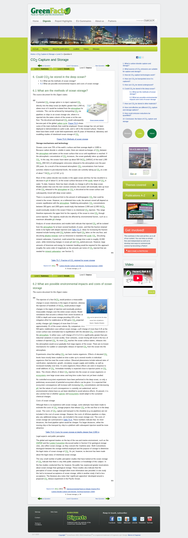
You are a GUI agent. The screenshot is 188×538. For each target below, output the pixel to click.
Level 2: (64, 69)
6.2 (41, 84)
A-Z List (35, 49)
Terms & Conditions (38, 524)
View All (152, 292)
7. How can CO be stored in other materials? (140, 104)
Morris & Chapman (134, 535)
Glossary (96, 49)
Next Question (100, 65)
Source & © (47, 266)
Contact (37, 517)
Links (140, 133)
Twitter (119, 523)
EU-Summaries (83, 21)
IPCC (54, 266)
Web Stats (54, 512)
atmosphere (75, 108)
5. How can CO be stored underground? (138, 85)
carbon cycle (62, 123)
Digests (47, 21)
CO (47, 102)
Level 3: (86, 68)
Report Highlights (63, 21)
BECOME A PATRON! (138, 251)
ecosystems (41, 375)
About (152, 133)
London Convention (57, 443)
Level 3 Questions (72, 65)
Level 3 (59, 54)
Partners (112, 21)
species (62, 394)
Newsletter (142, 523)
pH (47, 181)
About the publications (61, 49)
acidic (90, 181)
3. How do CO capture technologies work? (139, 75)
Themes (45, 49)
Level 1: (42, 69)
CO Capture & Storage (46, 54)
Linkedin (134, 523)
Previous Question (44, 65)
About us (99, 21)
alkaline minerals (51, 236)
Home (36, 21)
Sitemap (37, 512)
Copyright (62, 535)
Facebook (112, 523)
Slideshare (127, 523)
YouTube (150, 523)
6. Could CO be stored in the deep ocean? (139, 89)
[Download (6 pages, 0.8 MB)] (137, 176)
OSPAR (39, 443)
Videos (86, 49)
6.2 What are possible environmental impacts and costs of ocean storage (143, 98)
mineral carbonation (53, 251)
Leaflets (76, 49)
